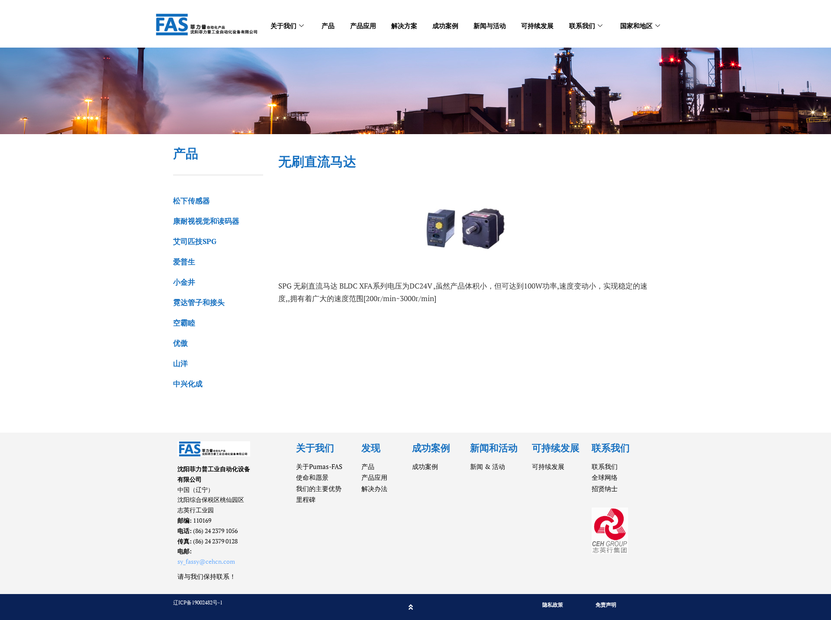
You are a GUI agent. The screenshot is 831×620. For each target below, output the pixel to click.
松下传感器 (191, 201)
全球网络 (605, 477)
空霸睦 (184, 323)
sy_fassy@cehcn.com (206, 561)
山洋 (180, 363)
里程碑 (306, 499)
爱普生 (184, 262)
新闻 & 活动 (487, 466)
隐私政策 (552, 604)
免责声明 (606, 604)
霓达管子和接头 (199, 302)
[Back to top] (411, 607)
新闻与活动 (489, 25)
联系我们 (582, 25)
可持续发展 (537, 25)
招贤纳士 (605, 488)
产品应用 (363, 25)
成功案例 (445, 25)
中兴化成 (188, 384)
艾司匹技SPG (194, 241)
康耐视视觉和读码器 (206, 221)
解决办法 (374, 488)
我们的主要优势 (318, 488)
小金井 (184, 282)
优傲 (180, 343)
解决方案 (404, 25)
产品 (328, 25)
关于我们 (283, 25)
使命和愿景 (312, 477)
